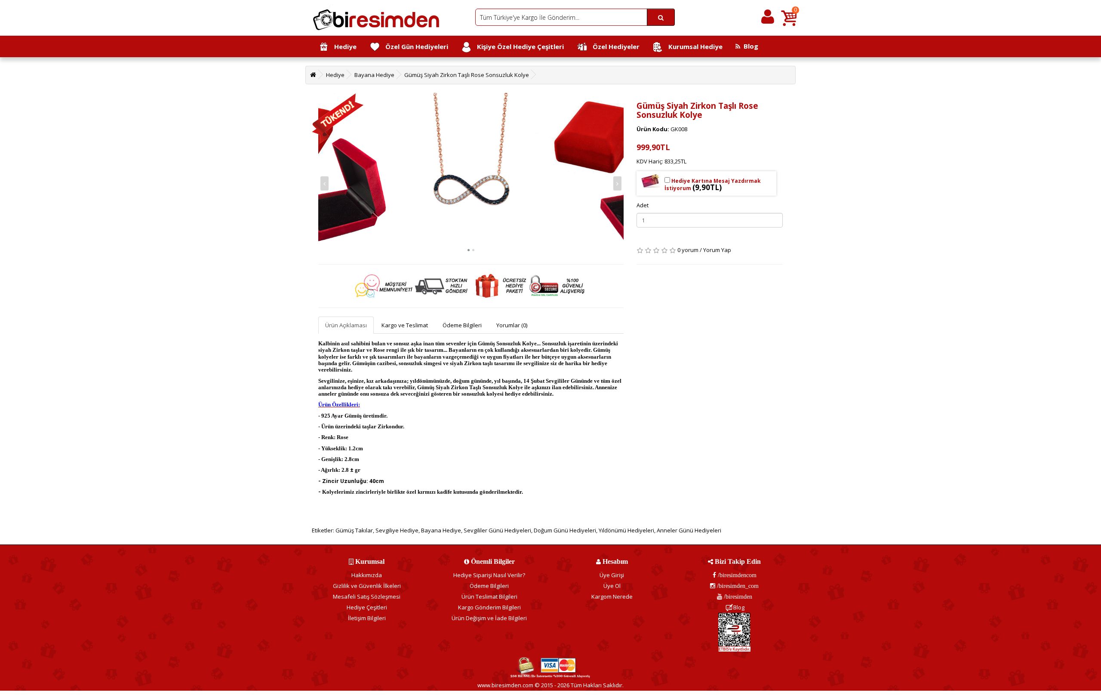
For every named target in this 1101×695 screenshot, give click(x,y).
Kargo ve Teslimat (404, 325)
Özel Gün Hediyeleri (414, 46)
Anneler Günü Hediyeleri (689, 530)
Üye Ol (612, 586)
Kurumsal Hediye (693, 46)
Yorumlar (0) (511, 325)
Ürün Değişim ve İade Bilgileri (489, 618)
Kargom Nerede (612, 596)
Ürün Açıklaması (346, 325)
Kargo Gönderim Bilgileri (489, 607)
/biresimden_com (737, 586)
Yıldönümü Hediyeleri (626, 530)
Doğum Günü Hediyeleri (565, 530)
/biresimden (737, 597)
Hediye (343, 46)
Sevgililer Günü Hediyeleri (497, 530)
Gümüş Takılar (354, 530)
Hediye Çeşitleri (367, 607)
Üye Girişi (612, 575)
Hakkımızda (366, 575)
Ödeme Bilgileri (462, 325)
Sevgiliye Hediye (396, 530)
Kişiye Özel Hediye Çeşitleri (518, 46)
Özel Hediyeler (613, 46)
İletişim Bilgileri (367, 618)
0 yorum (687, 250)
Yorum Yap (717, 250)
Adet (643, 205)
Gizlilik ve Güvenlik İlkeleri (367, 586)
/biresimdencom (736, 575)
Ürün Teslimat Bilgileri (489, 596)
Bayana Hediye (374, 75)
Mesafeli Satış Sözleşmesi (366, 596)
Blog (749, 46)
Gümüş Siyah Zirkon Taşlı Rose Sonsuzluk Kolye (466, 75)
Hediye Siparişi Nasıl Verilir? (489, 575)
